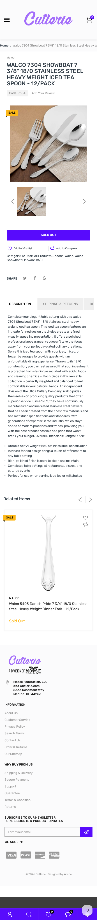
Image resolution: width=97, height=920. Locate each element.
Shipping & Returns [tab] (60, 304)
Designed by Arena (60, 874)
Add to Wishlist (23, 248)
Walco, (69, 256)
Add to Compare (66, 248)
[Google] (44, 278)
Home (4, 45)
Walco (10, 57)
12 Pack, (27, 256)
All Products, (43, 256)
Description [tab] (20, 304)
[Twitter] (25, 278)
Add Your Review (43, 93)
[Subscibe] (86, 832)
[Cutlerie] (48, 19)
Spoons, (58, 256)
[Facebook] (34, 278)
